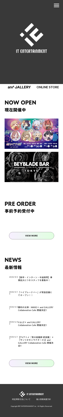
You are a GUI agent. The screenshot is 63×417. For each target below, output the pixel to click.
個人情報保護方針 (43, 399)
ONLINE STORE (48, 87)
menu (56, 5)
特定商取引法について (21, 399)
